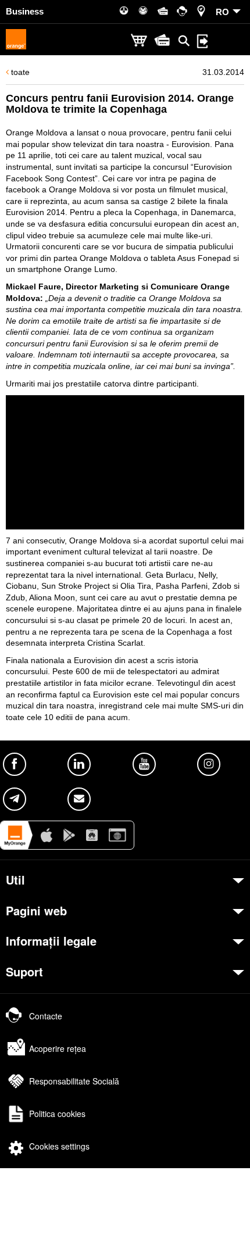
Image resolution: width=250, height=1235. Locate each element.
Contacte (45, 1016)
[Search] (184, 40)
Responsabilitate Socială (74, 1081)
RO (222, 12)
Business (25, 11)
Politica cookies (57, 1113)
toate (19, 72)
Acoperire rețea (57, 1048)
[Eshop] (139, 41)
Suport (24, 971)
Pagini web (36, 910)
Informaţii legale (51, 941)
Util (15, 880)
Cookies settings (59, 1146)
